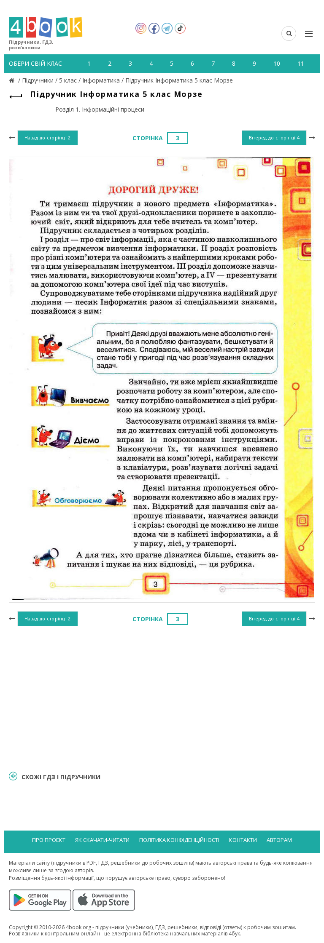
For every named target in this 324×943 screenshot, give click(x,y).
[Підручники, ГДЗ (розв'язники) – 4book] (12, 80)
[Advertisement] (162, 697)
